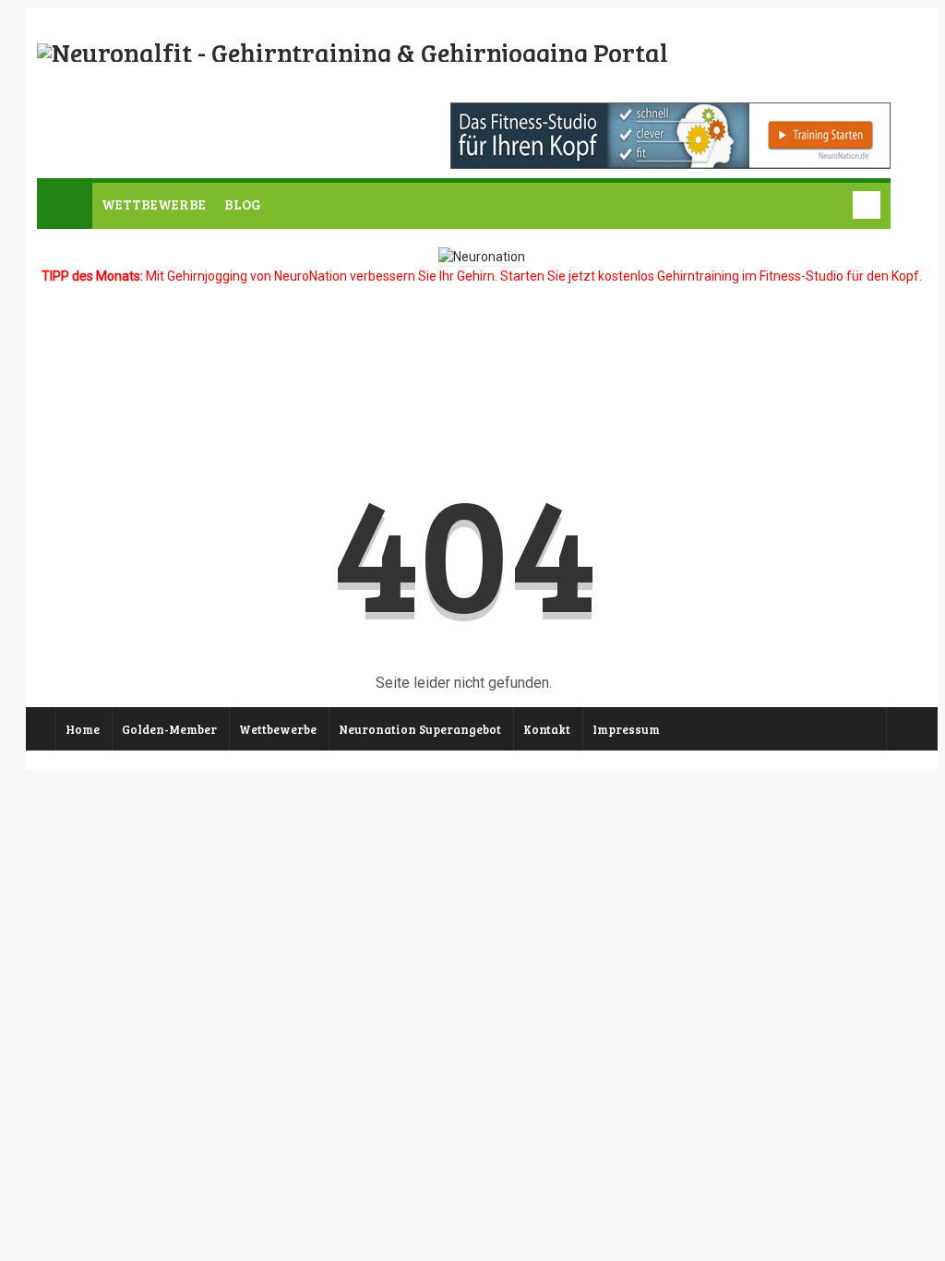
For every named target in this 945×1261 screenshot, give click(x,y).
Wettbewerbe (278, 729)
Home (83, 729)
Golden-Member (169, 729)
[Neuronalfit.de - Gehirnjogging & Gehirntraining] (352, 52)
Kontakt (546, 729)
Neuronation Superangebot (420, 729)
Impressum (626, 729)
